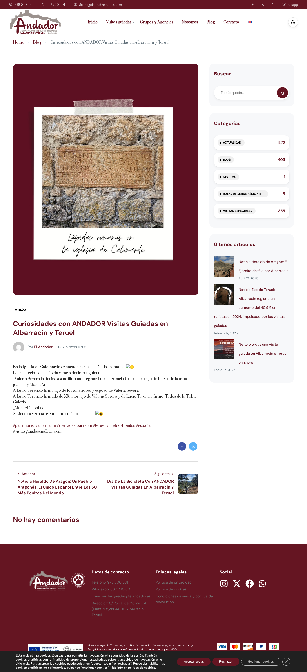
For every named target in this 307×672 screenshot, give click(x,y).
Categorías (227, 123)
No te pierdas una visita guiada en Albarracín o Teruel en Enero (263, 353)
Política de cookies (171, 589)
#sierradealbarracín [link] (74, 425)
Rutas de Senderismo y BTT (244, 194)
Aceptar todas (194, 661)
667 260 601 (55, 5)
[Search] (282, 92)
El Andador (40, 347)
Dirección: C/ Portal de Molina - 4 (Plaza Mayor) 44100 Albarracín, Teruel (119, 609)
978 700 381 (23, 5)
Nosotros (190, 22)
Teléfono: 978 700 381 (110, 582)
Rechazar (226, 661)
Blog (211, 22)
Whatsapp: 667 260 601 (111, 589)
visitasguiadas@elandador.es (100, 5)
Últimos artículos (234, 244)
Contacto (231, 22)
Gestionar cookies (261, 661)
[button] (293, 22)
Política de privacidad (174, 582)
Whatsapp (290, 5)
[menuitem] (251, 22)
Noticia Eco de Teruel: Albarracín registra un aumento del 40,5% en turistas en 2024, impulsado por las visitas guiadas (249, 307)
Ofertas (229, 177)
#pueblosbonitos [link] (120, 425)
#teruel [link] (99, 425)
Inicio (93, 22)
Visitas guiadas (118, 22)
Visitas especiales (237, 211)
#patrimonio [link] (23, 425)
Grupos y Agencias (156, 22)
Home (18, 42)
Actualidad (232, 142)
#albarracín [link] (45, 425)
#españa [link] (143, 425)
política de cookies (141, 667)
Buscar (222, 74)
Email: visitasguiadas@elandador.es (121, 596)
